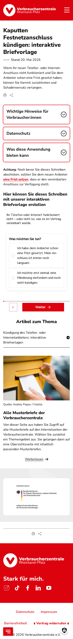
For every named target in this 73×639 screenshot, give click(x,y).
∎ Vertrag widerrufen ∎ (51, 623)
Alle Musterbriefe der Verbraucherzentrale (24, 415)
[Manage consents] (64, 630)
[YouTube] (48, 587)
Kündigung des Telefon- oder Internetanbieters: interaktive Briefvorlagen (24, 337)
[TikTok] (17, 587)
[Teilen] (11, 95)
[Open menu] (8, 631)
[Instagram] (6, 587)
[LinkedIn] (38, 587)
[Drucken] (4, 95)
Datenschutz (25, 612)
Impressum (49, 612)
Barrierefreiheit (15, 623)
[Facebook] (27, 587)
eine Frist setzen (15, 179)
